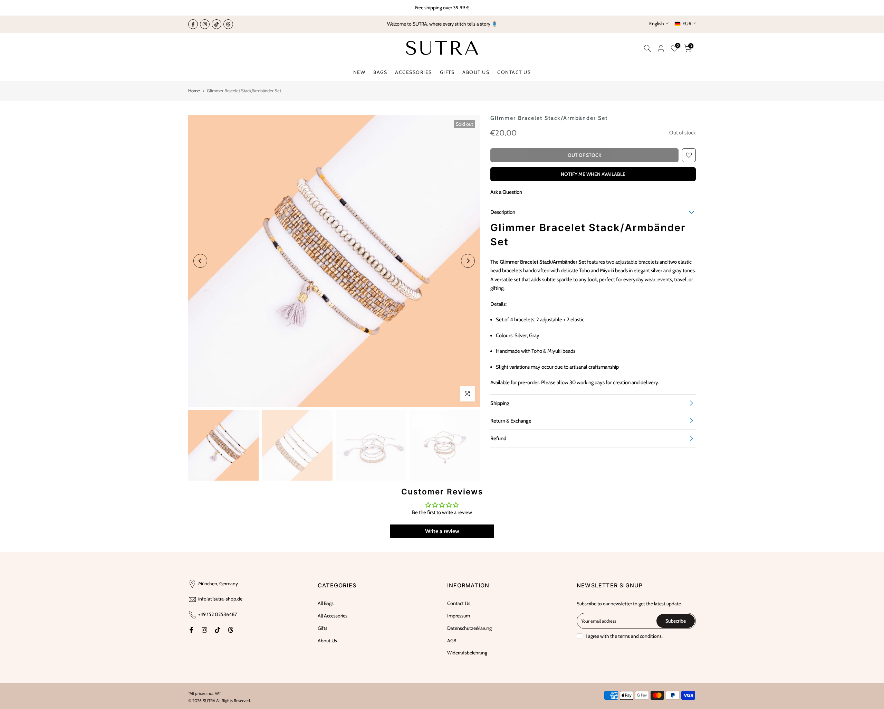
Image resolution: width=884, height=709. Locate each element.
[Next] (468, 261)
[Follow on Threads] (228, 24)
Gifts (322, 628)
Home (194, 90)
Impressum (458, 616)
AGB (451, 640)
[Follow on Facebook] (193, 24)
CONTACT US (514, 72)
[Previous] (200, 261)
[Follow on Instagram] (205, 24)
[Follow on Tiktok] (216, 24)
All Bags (326, 603)
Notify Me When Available (593, 174)
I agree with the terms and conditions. (624, 636)
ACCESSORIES (413, 72)
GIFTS (447, 72)
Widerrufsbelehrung (467, 653)
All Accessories (332, 616)
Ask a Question (506, 192)
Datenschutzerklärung (469, 628)
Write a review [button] (442, 531)
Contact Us (458, 603)
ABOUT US (475, 72)
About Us (327, 640)
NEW (359, 72)
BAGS (380, 72)
